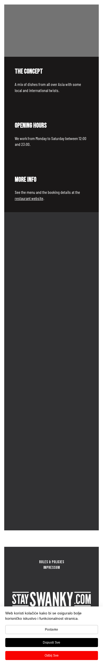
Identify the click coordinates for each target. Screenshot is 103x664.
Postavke (51, 629)
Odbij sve (52, 655)
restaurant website (29, 198)
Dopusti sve (51, 642)
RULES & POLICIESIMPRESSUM (51, 565)
